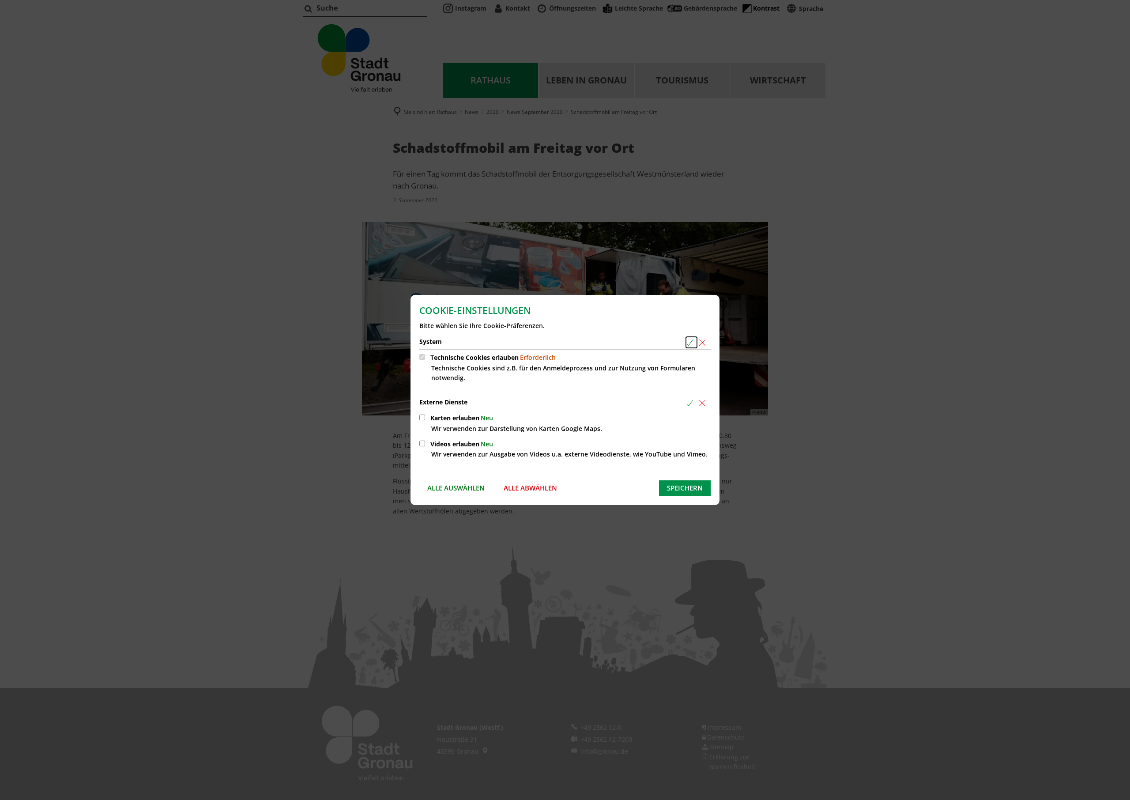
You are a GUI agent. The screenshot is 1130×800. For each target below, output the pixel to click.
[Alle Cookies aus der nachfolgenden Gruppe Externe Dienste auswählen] (691, 402)
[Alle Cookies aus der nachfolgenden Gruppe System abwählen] (703, 342)
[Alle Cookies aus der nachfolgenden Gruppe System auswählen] (691, 342)
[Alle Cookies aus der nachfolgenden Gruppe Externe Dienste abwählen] (703, 402)
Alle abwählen (530, 487)
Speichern (685, 487)
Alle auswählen (456, 487)
